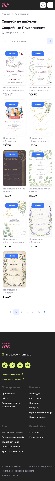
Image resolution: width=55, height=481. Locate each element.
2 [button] (21, 311)
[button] (33, 312)
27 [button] (39, 311)
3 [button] (27, 311)
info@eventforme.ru (18, 354)
